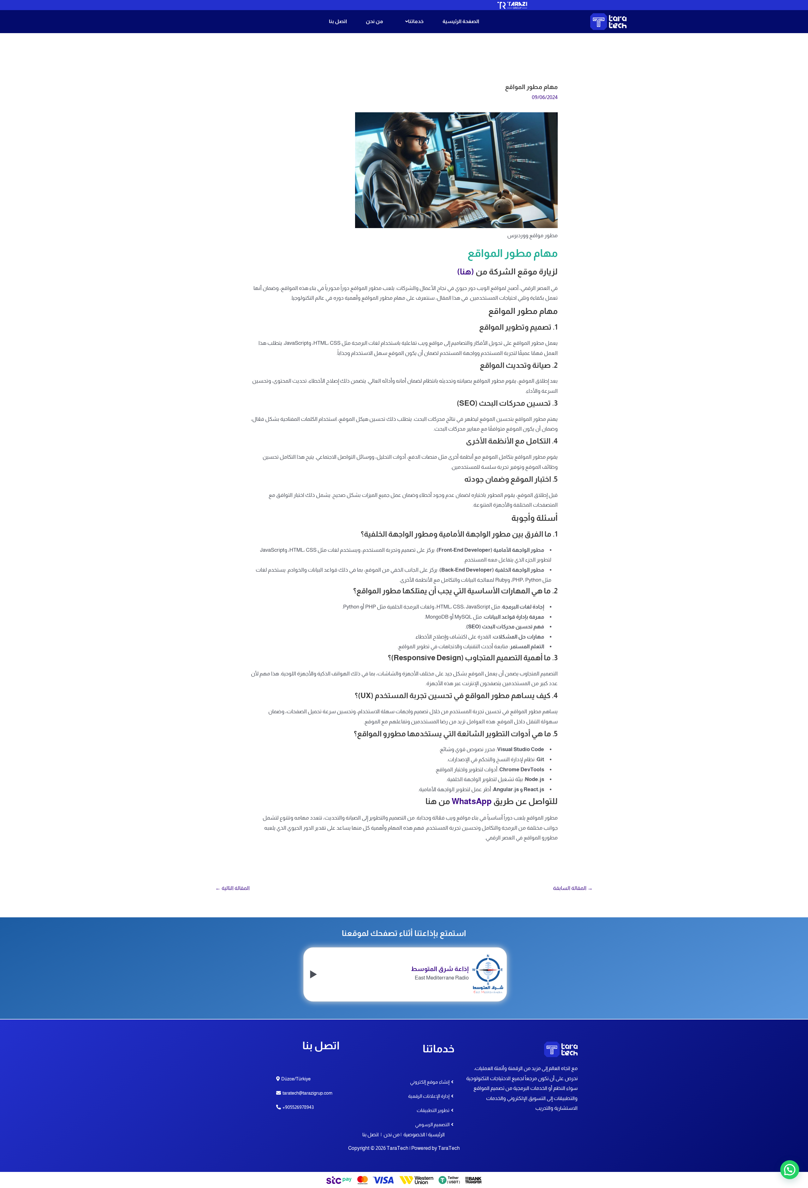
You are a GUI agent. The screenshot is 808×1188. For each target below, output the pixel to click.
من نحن (374, 21)
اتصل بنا (338, 21)
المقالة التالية (232, 888)
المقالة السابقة (573, 888)
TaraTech (449, 1148)
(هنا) (465, 271)
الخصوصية (414, 1134)
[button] (413, 21)
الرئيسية (436, 1134)
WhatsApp (472, 801)
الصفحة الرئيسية (461, 21)
